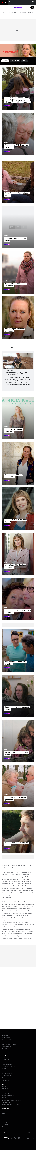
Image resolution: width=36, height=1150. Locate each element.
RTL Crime (5, 1122)
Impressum (5, 1088)
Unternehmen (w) (6, 1075)
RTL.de (4, 1033)
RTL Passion (5, 1127)
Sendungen (9, 17)
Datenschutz (5, 1093)
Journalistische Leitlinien (9, 1044)
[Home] (18, 7)
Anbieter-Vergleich (7, 1078)
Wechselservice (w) (7, 1071)
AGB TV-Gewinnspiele (8, 1098)
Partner (4, 1055)
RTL (2, 17)
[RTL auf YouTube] (28, 1138)
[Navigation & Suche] (32, 7)
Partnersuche (5, 1062)
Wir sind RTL (5, 1108)
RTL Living (5, 1124)
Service (4, 1084)
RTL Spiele (5, 1117)
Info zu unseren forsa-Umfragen (10, 1104)
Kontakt (4, 1086)
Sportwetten (5, 1059)
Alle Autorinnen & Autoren (9, 1042)
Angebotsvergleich (7, 1073)
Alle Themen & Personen (8, 1039)
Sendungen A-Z (6, 1035)
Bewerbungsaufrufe (7, 1046)
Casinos (4, 1057)
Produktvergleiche (7, 1064)
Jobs (3, 1113)
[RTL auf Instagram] (19, 1138)
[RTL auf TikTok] (24, 1138)
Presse (4, 1115)
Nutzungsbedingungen (8, 1095)
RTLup (3, 1120)
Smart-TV (4, 1051)
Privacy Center (6, 1091)
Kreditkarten (5, 1068)
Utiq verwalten (6, 1102)
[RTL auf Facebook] (15, 1138)
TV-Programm (6, 1037)
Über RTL (4, 1111)
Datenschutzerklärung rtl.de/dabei (11, 1100)
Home (3, 1132)
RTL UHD (4, 1048)
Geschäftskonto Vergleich (9, 1066)
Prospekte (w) (6, 1080)
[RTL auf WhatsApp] (33, 1138)
